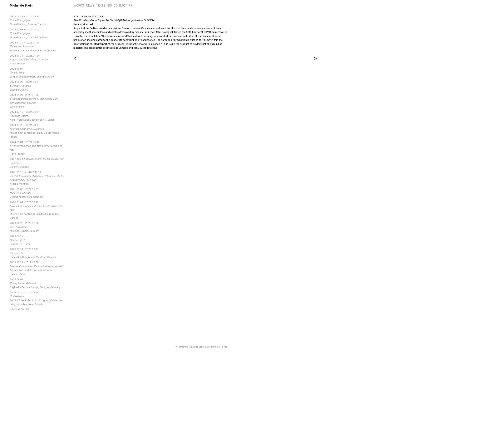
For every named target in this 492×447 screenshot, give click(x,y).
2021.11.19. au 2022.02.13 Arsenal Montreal (37, 177)
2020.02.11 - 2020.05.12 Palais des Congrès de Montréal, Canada (33, 253)
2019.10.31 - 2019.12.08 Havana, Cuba (36, 268)
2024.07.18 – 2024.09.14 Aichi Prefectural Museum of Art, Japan (32, 115)
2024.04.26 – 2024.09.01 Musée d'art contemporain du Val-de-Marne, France (35, 130)
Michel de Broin (21, 5)
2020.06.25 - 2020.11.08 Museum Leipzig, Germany (24, 226)
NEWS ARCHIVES (19, 309)
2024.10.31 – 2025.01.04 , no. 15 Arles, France (29, 59)
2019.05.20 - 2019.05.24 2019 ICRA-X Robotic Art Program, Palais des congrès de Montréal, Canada (36, 298)
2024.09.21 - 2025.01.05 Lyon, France (33, 100)
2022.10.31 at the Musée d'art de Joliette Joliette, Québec (37, 162)
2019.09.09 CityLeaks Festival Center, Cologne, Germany (35, 283)
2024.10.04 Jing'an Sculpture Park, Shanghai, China (32, 72)
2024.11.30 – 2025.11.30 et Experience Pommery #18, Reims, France (33, 46)
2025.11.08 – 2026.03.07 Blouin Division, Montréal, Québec (29, 33)
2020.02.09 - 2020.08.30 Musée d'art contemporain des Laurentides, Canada (36, 210)
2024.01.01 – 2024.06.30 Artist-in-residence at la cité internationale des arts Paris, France (36, 147)
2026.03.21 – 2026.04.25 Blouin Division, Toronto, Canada (28, 20)
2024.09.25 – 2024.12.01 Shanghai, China (25, 85)
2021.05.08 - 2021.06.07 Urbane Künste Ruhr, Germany (26, 193)
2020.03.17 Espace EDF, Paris (20, 239)
